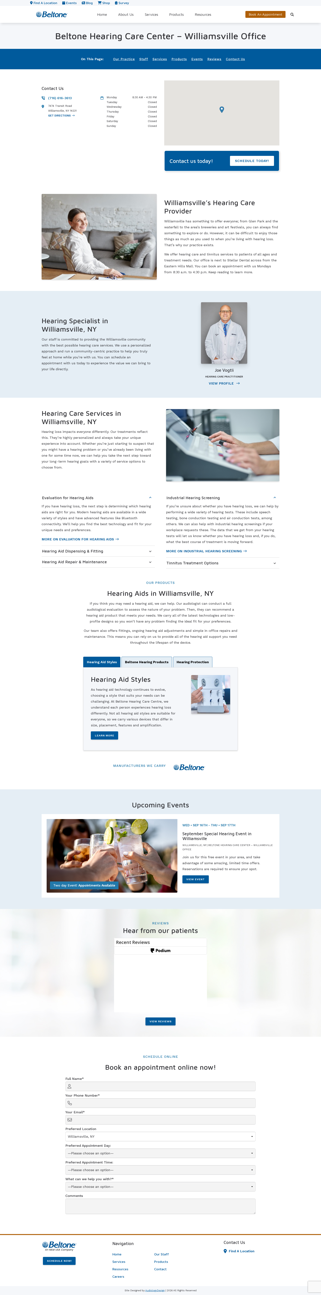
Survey (123, 3)
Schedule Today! (252, 161)
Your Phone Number (81, 1095)
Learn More (104, 735)
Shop (105, 3)
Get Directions (59, 115)
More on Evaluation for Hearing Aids (78, 539)
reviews (214, 59)
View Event (195, 879)
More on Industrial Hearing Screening (204, 551)
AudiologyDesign (155, 1290)
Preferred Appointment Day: (88, 1145)
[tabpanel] (160, 709)
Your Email (74, 1112)
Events (71, 3)
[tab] (101, 662)
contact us (235, 59)
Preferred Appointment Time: (89, 1162)
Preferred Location (80, 1129)
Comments (74, 1196)
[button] (222, 109)
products (179, 59)
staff (143, 59)
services (160, 59)
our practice (124, 59)
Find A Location (241, 1251)
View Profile (222, 383)
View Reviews (161, 1021)
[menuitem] (102, 14)
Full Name (73, 1079)
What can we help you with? (88, 1179)
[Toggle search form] (292, 14)
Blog (89, 3)
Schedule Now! (59, 1260)
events (197, 59)
